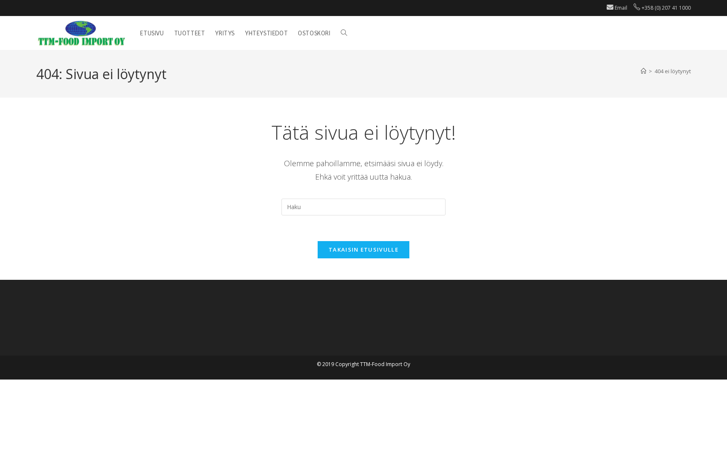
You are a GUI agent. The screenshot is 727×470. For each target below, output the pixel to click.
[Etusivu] (643, 71)
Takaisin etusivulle (363, 249)
